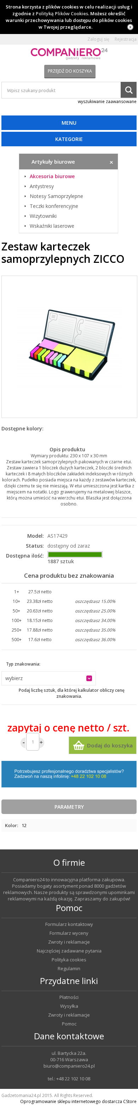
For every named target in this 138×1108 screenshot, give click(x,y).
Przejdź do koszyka (70, 71)
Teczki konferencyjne (54, 206)
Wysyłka (69, 1006)
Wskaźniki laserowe (52, 226)
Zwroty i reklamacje (69, 942)
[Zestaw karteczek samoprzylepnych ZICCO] (69, 347)
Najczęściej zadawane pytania (69, 951)
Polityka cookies (69, 959)
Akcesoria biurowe (52, 176)
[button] (48, 678)
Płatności (69, 997)
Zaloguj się (98, 39)
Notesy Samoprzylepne (56, 196)
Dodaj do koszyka (110, 745)
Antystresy (42, 186)
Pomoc (69, 1024)
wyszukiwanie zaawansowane (107, 101)
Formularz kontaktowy (69, 924)
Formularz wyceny (69, 933)
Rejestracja (126, 39)
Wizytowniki (43, 216)
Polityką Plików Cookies (62, 13)
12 (24, 825)
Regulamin (69, 968)
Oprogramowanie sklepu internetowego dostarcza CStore (78, 1101)
